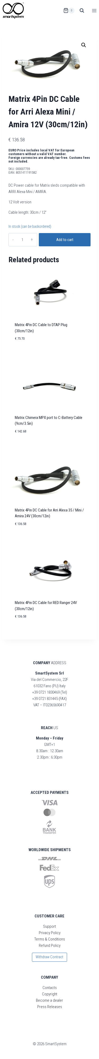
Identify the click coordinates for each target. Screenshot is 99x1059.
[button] (83, 45)
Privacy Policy (49, 932)
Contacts (50, 987)
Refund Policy (49, 945)
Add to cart (64, 239)
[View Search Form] (82, 10)
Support (49, 926)
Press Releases (49, 1006)
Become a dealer (49, 1000)
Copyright (49, 994)
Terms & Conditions (49, 939)
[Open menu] (94, 10)
